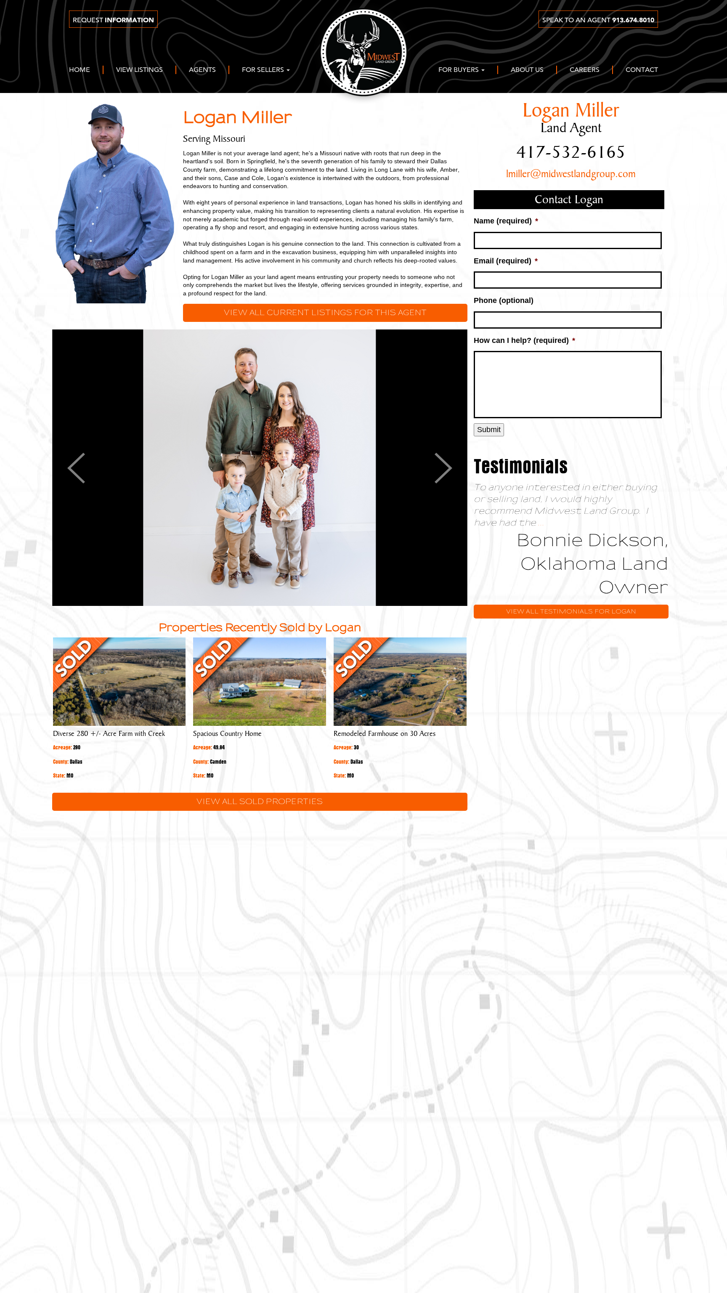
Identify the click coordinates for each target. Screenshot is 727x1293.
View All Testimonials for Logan (571, 611)
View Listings (139, 70)
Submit (489, 429)
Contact (642, 70)
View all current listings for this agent (325, 313)
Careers (585, 70)
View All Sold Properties (259, 802)
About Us (527, 70)
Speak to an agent (598, 20)
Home (79, 70)
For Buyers (459, 70)
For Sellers (264, 70)
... (541, 522)
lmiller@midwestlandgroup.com (571, 174)
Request (113, 20)
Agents (202, 70)
